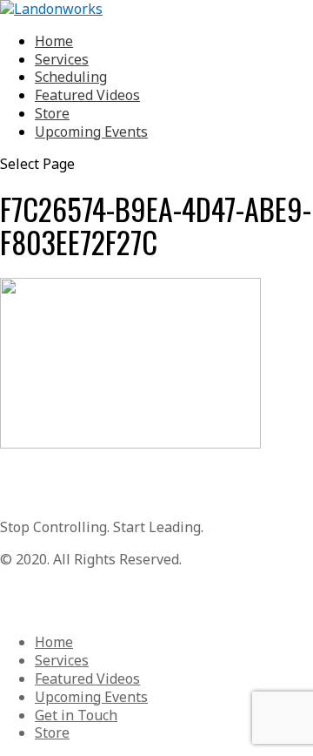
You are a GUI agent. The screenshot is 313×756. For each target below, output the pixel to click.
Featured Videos (87, 95)
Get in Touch (76, 715)
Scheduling (71, 76)
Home (54, 41)
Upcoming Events (91, 131)
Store (52, 113)
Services (62, 59)
